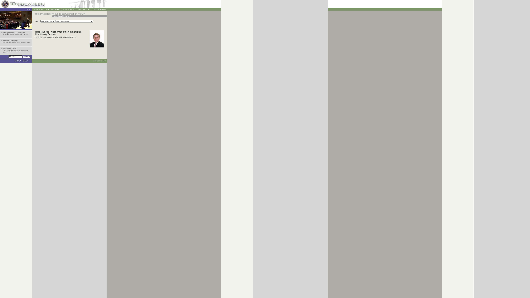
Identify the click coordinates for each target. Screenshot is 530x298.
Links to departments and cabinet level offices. (15, 50)
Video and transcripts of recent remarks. (16, 33)
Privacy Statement (100, 61)
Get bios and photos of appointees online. (16, 41)
